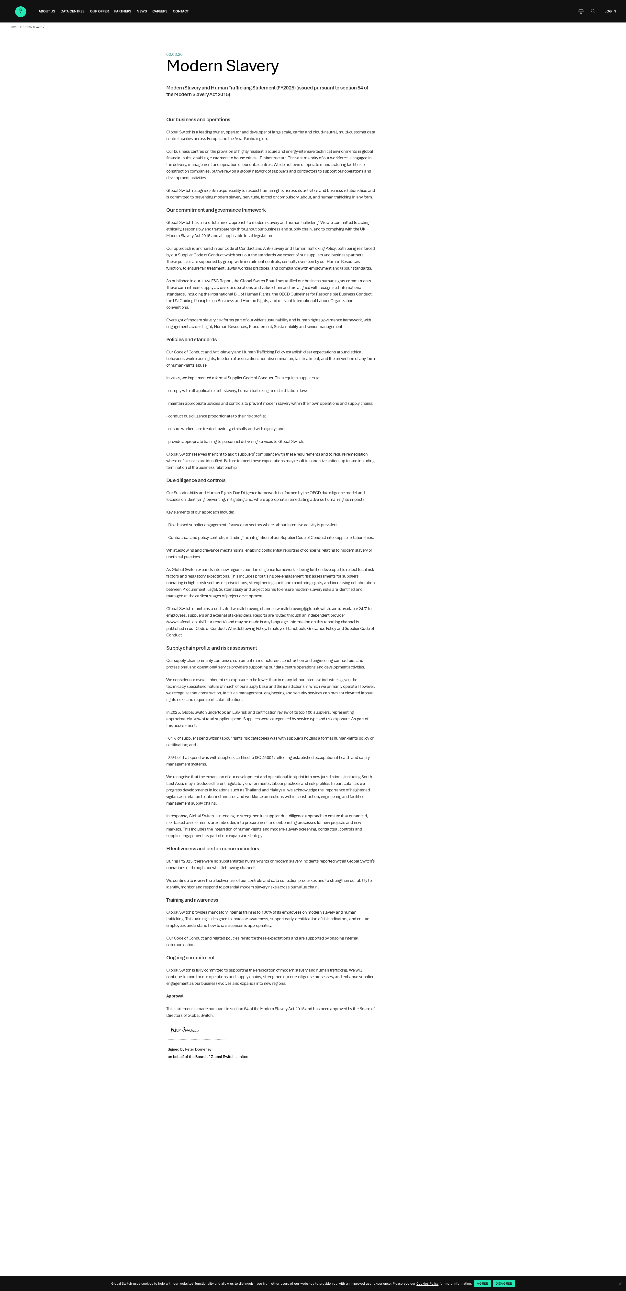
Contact (181, 11)
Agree (482, 1283)
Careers (160, 11)
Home (14, 27)
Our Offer (99, 11)
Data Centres (73, 11)
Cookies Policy (427, 1283)
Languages (581, 11)
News (142, 11)
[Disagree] (619, 1283)
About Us (47, 11)
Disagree (504, 1283)
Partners (122, 11)
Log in (610, 11)
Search (593, 11)
